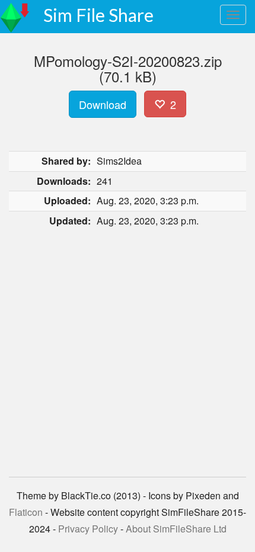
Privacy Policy (88, 528)
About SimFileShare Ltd (176, 528)
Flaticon (26, 512)
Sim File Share (98, 14)
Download (102, 104)
